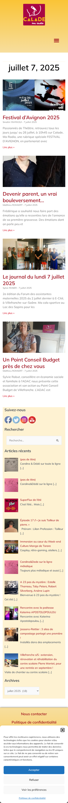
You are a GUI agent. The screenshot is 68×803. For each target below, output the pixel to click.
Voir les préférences (34, 789)
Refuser (34, 780)
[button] (62, 730)
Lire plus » (8, 147)
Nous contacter (34, 714)
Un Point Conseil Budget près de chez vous (31, 362)
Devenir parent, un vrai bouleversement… (30, 197)
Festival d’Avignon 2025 (31, 117)
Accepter (34, 770)
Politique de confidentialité (32, 798)
